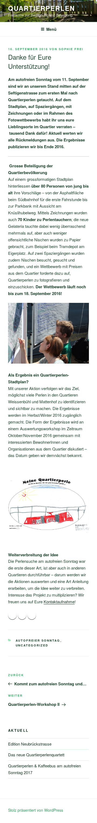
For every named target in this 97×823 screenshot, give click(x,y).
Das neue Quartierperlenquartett (36, 754)
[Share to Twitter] (22, 615)
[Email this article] (31, 615)
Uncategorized (32, 645)
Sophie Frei (71, 49)
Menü (51, 29)
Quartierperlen (41, 8)
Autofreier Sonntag (38, 640)
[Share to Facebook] (12, 615)
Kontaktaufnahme (59, 601)
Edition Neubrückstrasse (29, 744)
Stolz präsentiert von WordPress (35, 810)
